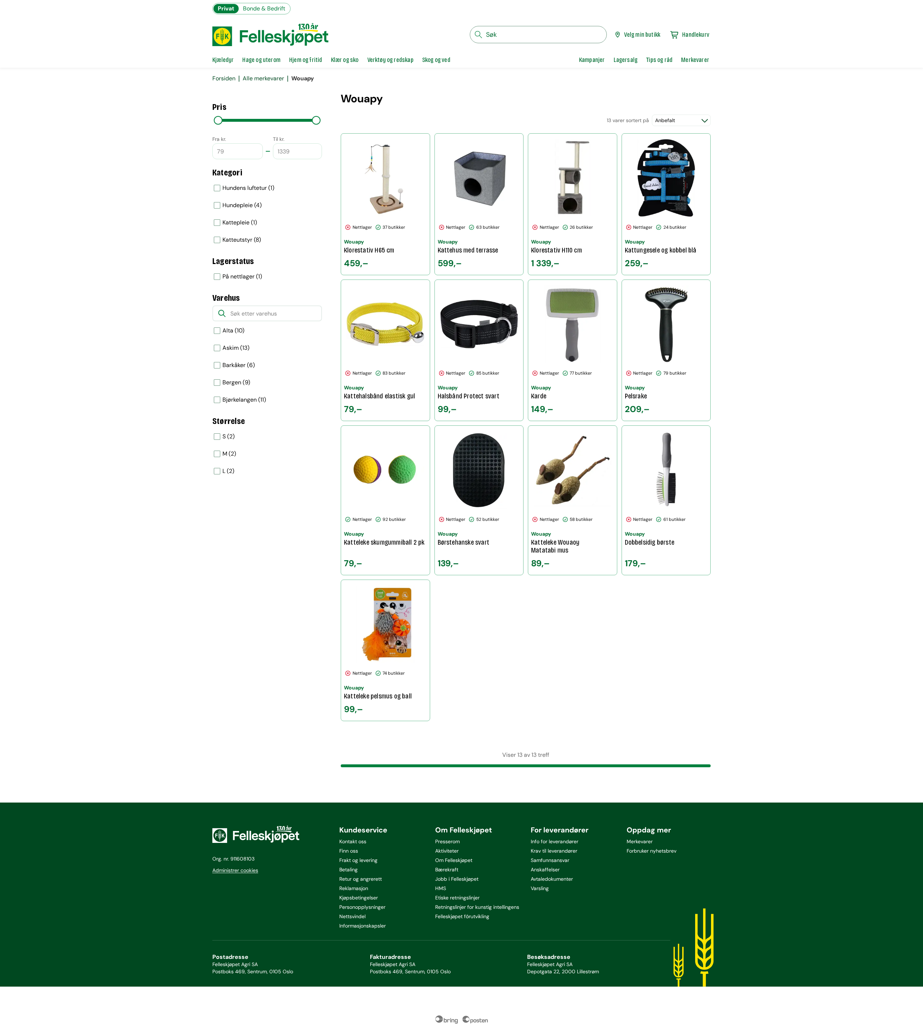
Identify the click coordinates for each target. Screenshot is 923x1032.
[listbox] (267, 214)
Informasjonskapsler (362, 925)
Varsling (540, 888)
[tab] (223, 60)
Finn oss (348, 851)
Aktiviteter (447, 851)
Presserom (447, 841)
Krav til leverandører (554, 851)
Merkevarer (640, 841)
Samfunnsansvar (550, 860)
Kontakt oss (352, 841)
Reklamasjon (353, 888)
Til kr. (278, 139)
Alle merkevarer (263, 78)
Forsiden (223, 78)
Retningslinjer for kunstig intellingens (477, 907)
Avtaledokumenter (552, 879)
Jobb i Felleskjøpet (456, 879)
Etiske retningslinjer (457, 897)
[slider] (218, 120)
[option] (267, 188)
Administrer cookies (235, 870)
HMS (440, 888)
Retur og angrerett (360, 879)
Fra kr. (219, 139)
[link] (592, 60)
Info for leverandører (554, 841)
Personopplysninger (362, 907)
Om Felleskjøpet (453, 860)
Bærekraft (446, 869)
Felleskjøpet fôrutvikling (462, 916)
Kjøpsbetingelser (358, 897)
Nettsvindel (352, 916)
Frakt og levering (358, 860)
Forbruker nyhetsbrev (651, 851)
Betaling (348, 869)
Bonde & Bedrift (264, 8)
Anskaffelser (545, 869)
